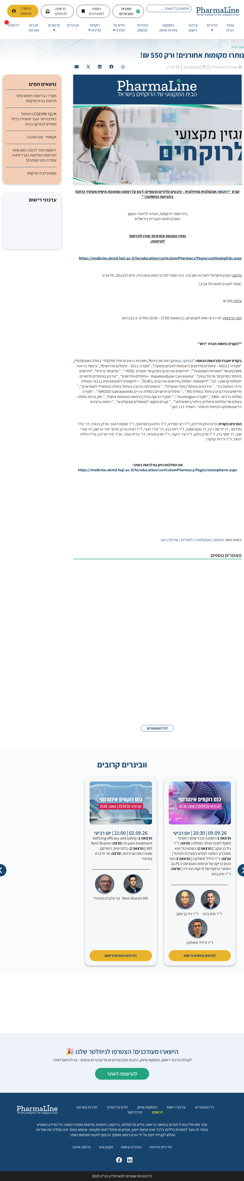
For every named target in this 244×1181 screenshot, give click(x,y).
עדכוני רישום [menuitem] (193, 27)
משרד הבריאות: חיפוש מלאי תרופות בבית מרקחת (36, 98)
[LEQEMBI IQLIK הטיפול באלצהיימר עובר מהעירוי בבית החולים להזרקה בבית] (218, 577)
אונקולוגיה (203, 539)
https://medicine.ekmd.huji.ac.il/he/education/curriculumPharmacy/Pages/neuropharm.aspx (157, 469)
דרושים (157, 1112)
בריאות (81, 365)
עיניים (138, 391)
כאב (163, 539)
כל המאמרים (204, 1107)
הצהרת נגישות (131, 1147)
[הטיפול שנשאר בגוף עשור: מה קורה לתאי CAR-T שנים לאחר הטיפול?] (218, 658)
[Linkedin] (128, 1161)
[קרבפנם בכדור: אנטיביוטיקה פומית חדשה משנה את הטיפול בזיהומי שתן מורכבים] (218, 693)
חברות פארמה (86, 1107)
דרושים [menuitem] (13, 25)
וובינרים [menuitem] (73, 25)
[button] (123, 67)
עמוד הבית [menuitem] (230, 27)
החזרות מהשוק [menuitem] (142, 27)
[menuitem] (212, 27)
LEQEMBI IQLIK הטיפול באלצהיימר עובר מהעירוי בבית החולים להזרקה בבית (136, 570)
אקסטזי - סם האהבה (41, 137)
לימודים (187, 539)
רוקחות (222, 191)
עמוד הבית (237, 47)
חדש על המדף (117, 1107)
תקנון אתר (105, 1147)
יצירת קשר (134, 1112)
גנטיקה (188, 360)
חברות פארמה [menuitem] (33, 27)
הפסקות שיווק (147, 1107)
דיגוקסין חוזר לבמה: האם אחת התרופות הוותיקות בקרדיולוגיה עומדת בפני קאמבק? (34, 155)
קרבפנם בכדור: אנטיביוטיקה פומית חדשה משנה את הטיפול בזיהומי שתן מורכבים (136, 686)
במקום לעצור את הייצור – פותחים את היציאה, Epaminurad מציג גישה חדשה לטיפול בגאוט (137, 611)
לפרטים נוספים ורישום (200, 955)
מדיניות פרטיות (160, 1147)
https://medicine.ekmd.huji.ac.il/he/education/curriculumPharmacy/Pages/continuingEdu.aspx (160, 258)
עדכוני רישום (176, 1107)
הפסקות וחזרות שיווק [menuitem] (168, 27)
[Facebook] (118, 1161)
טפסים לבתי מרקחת (41, 173)
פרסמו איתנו (81, 1147)
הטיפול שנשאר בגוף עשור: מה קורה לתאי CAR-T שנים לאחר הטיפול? (139, 648)
